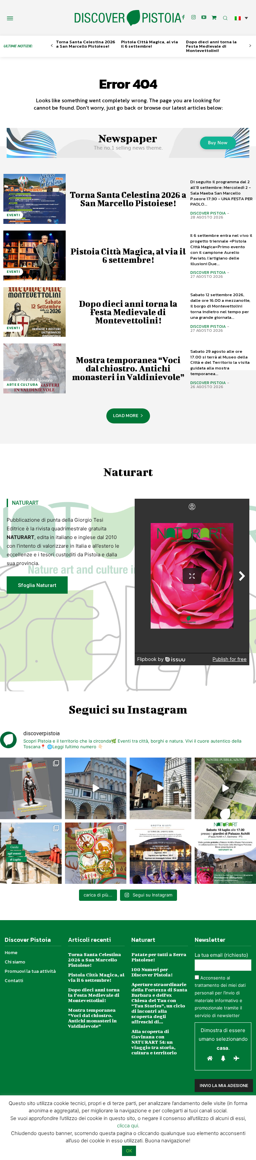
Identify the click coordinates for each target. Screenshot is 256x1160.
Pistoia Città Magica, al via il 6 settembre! (149, 44)
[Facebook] (183, 18)
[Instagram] (194, 18)
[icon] (214, 17)
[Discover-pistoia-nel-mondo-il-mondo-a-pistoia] (128, 18)
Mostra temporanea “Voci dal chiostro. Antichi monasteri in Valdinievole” (128, 368)
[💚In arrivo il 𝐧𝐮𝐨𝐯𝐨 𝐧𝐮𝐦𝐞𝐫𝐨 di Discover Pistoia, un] (31, 788)
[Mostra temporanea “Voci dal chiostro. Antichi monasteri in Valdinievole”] (34, 368)
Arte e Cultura (22, 384)
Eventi (13, 215)
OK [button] (129, 1150)
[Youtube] (204, 18)
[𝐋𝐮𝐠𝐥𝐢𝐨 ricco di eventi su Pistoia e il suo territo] (31, 853)
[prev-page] (52, 46)
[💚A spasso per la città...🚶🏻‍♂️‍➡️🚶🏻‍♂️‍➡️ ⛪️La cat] (160, 788)
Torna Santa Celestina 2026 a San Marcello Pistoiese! (85, 44)
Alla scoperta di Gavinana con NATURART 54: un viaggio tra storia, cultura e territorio (154, 1041)
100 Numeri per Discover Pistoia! (151, 971)
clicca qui (127, 1125)
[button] (241, 18)
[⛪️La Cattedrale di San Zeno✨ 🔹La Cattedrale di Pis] (96, 788)
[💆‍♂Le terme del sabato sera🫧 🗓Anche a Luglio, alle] (160, 853)
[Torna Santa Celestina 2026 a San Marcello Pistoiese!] (34, 199)
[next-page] (250, 46)
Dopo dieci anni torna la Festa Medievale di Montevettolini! (211, 46)
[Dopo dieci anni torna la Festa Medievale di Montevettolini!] (34, 312)
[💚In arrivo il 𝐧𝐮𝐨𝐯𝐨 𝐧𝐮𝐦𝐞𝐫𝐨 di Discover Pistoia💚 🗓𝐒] (96, 853)
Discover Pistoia (208, 213)
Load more (125, 415)
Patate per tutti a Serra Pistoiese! (158, 956)
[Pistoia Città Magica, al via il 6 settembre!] (34, 256)
